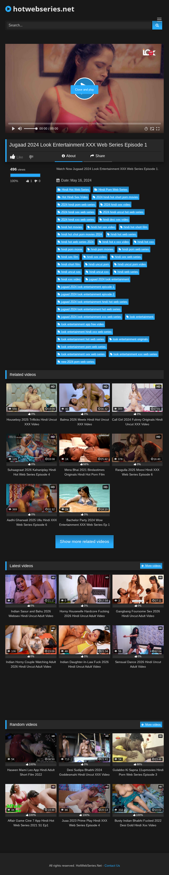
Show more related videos (84, 541)
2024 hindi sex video (117, 204)
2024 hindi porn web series (78, 204)
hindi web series (128, 271)
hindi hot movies (71, 227)
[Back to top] (155, 862)
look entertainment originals (130, 339)
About (70, 156)
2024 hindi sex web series (77, 212)
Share (100, 156)
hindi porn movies (102, 249)
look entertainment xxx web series (135, 354)
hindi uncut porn (99, 264)
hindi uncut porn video (132, 264)
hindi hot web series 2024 (77, 241)
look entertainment (141, 316)
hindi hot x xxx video (115, 241)
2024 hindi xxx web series (77, 219)
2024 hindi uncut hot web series (123, 212)
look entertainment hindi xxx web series (86, 331)
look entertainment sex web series (83, 354)
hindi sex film (69, 256)
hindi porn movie (71, 249)
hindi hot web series (123, 234)
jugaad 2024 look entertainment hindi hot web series (94, 301)
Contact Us (112, 865)
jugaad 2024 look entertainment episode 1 (87, 286)
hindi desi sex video (115, 219)
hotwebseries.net (42, 8)
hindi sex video (96, 256)
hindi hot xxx (146, 241)
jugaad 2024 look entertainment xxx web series (91, 316)
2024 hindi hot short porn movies (117, 197)
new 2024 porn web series (77, 361)
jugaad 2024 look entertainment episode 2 (87, 294)
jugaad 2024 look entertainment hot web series (90, 309)
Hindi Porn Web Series (113, 189)
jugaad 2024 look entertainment (109, 279)
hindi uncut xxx (99, 271)
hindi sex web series (128, 256)
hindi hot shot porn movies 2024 (81, 234)
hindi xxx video (70, 279)
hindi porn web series (135, 249)
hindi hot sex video (103, 227)
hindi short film (70, 264)
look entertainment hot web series (82, 339)
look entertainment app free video (82, 324)
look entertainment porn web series (83, 346)
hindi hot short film (135, 227)
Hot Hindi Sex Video (75, 197)
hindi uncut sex (71, 271)
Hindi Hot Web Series (75, 189)
